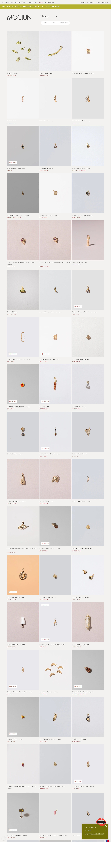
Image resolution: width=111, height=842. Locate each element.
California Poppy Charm (16, 407)
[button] (2, 2)
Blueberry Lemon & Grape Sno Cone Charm (55, 263)
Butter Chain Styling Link (16, 359)
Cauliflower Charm (79, 407)
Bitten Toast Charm (46, 215)
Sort (53, 22)
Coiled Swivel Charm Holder (49, 644)
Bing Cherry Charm (46, 168)
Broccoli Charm (12, 312)
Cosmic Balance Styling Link (17, 692)
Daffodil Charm (12, 739)
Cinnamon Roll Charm (47, 597)
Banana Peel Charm (79, 121)
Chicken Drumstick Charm (16, 501)
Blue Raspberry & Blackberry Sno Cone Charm (21, 264)
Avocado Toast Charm (80, 73)
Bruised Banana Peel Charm (82, 312)
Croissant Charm (45, 692)
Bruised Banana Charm (48, 312)
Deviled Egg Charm (79, 739)
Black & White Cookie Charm (82, 215)
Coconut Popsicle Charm (16, 644)
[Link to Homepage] (19, 17)
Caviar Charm (12, 454)
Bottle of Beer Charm (80, 263)
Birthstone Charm (78, 168)
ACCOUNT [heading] (91, 2)
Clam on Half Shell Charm (81, 597)
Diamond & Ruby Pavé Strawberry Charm (21, 786)
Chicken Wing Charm (47, 501)
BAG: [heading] (98, 2)
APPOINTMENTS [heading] (84, 2)
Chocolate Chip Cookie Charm (83, 548)
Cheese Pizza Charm (79, 454)
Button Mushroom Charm (81, 359)
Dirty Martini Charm (14, 835)
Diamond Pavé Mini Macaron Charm (52, 786)
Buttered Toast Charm (47, 359)
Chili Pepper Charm (79, 501)
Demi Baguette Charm (47, 739)
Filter (45, 22)
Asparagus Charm (46, 73)
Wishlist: (105, 2)
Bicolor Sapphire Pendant (16, 168)
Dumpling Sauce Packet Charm (50, 835)
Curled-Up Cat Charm (80, 692)
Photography (63, 22)
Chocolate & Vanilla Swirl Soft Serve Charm (22, 548)
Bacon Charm (12, 121)
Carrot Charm (44, 407)
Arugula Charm (12, 73)
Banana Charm (45, 121)
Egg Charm (76, 835)
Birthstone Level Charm (15, 215)
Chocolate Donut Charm (16, 597)
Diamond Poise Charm (80, 786)
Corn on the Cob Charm (81, 644)
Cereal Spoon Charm (47, 454)
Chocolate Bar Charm (47, 548)
